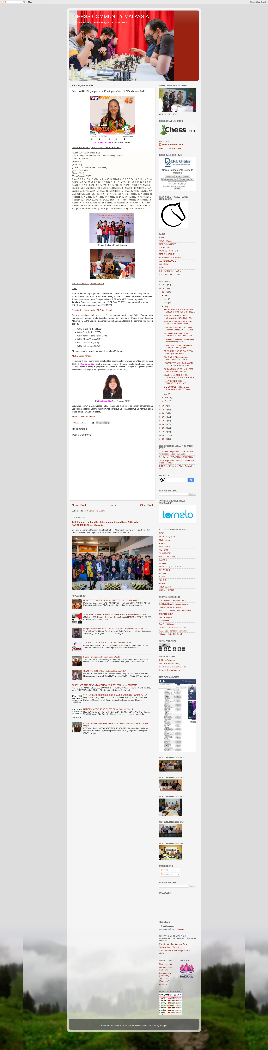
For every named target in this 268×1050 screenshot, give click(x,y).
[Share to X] (103, 422)
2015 (164, 421)
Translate (180, 930)
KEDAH (162, 573)
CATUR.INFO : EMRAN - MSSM (173, 601)
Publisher (163, 984)
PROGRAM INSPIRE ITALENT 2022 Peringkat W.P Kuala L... (180, 352)
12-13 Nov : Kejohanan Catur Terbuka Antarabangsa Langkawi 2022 (176, 453)
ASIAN (162, 543)
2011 (164, 435)
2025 (164, 285)
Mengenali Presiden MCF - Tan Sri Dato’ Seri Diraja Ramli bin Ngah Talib (115, 629)
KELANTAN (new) (167, 557)
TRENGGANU (165, 587)
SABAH (162, 577)
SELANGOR (164, 570)
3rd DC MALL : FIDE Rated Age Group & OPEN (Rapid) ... (178, 346)
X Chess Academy (167, 660)
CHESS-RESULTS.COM (169, 274)
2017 (164, 413)
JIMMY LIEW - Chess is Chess (172, 627)
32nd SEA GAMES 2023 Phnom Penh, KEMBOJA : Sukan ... (178, 323)
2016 (164, 417)
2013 (164, 428)
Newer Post (79, 505)
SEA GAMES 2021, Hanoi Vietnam (88, 283)
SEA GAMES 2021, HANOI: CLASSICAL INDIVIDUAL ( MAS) (179, 376)
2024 (164, 288)
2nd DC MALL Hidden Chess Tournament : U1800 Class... (177, 388)
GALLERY (163, 264)
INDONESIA (164, 547)
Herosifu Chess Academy (170, 670)
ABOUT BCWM (166, 241)
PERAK (162, 583)
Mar (166, 398)
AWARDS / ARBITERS (168, 251)
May (166, 306)
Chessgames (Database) (165, 974)
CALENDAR (164, 248)
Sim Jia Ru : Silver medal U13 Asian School (92, 310)
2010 (164, 439)
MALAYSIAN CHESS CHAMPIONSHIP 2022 (175, 382)
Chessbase (164, 621)
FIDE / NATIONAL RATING (171, 258)
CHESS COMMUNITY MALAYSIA (111, 16)
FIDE (161, 533)
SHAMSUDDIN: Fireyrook (170, 607)
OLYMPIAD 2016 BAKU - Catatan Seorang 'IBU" (104, 671)
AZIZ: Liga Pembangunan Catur (173, 631)
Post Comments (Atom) (94, 511)
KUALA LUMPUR (166, 590)
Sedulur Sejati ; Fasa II (169, 947)
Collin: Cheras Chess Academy (172, 667)
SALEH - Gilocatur (167, 624)
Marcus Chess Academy (83, 417)
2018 (164, 410)
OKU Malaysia (165, 617)
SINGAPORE (165, 553)
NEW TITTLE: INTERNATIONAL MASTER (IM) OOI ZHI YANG (110, 600)
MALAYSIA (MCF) (167, 537)
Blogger (163, 1026)
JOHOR (162, 580)
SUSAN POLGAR (166, 614)
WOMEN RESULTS (167, 261)
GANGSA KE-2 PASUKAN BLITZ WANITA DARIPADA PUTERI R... (179, 328)
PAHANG (163, 560)
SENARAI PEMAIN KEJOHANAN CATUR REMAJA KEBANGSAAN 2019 (114, 614)
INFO (161, 268)
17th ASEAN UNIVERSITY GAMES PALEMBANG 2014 (107, 643)
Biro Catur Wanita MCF (172, 145)
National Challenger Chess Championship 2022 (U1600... (178, 316)
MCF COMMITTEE (167, 244)
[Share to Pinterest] (108, 422)
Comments (167, 874)
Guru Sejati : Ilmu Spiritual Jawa (173, 944)
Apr (166, 394)
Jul (166, 299)
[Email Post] (93, 422)
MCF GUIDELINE (166, 254)
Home (113, 505)
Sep (166, 295)
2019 (164, 406)
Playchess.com (165, 964)
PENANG (163, 563)
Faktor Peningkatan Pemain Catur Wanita (101, 657)
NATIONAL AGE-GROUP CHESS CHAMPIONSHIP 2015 (108, 709)
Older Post (146, 505)
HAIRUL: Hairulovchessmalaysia (173, 604)
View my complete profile (170, 148)
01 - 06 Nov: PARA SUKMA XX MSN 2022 (177, 457)
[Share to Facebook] (105, 422)
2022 (164, 292)
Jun (166, 303)
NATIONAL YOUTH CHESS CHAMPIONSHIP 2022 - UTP (178, 334)
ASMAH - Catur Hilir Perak (170, 634)
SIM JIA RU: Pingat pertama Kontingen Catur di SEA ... (176, 358)
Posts (165, 870)
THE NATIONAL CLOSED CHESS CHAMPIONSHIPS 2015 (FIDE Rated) (115, 695)
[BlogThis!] (100, 422)
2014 (164, 424)
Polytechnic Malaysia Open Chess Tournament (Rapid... (179, 340)
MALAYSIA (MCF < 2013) (170, 567)
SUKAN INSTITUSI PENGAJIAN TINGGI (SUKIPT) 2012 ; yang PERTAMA (104, 685)
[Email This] (97, 422)
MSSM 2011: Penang (81, 356)
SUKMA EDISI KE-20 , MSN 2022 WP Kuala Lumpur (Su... (178, 370)
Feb (166, 401)
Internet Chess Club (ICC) (165, 969)
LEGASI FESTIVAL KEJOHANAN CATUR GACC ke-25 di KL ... (178, 364)
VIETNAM (163, 550)
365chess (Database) (164, 980)
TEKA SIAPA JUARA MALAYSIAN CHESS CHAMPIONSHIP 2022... (179, 311)
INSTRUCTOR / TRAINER (170, 271)
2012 (164, 432)
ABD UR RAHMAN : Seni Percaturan (175, 611)
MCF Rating (164, 540)
